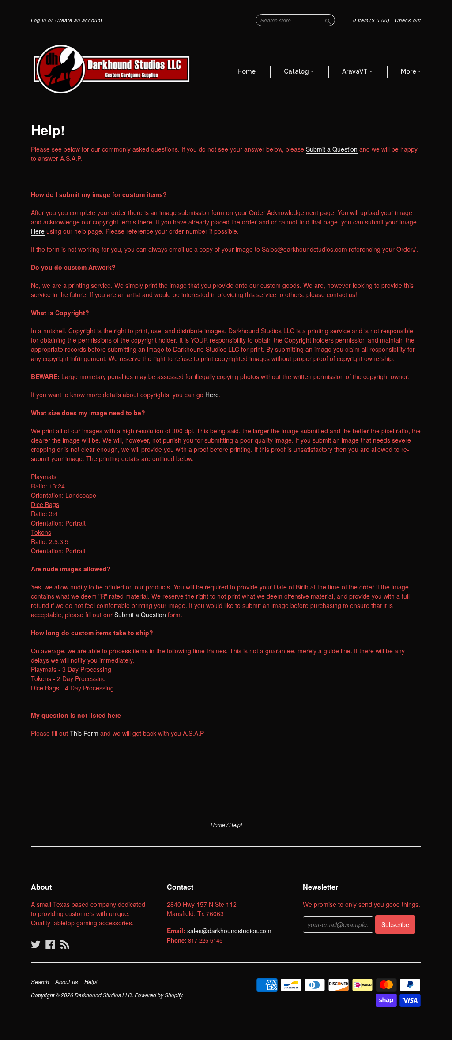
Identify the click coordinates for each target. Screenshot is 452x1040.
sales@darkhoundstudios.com (229, 930)
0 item (371, 20)
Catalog (297, 71)
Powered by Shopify (158, 995)
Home (246, 71)
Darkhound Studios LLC (103, 995)
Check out (408, 20)
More (409, 71)
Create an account (78, 20)
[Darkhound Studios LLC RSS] (65, 944)
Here (38, 231)
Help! (91, 982)
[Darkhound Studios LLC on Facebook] (50, 944)
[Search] (328, 19)
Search (40, 982)
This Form (85, 733)
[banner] (112, 69)
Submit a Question (332, 149)
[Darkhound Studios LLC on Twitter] (36, 944)
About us (66, 982)
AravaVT (355, 71)
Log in (38, 20)
